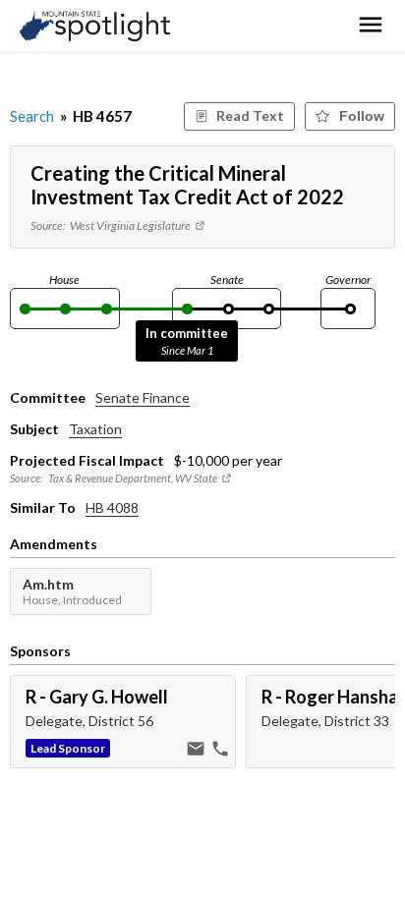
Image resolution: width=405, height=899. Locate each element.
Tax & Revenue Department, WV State (132, 478)
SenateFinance (142, 397)
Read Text (250, 115)
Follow (361, 116)
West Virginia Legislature (131, 225)
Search (32, 116)
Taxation (95, 429)
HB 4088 (112, 507)
